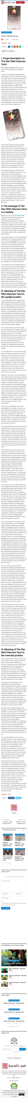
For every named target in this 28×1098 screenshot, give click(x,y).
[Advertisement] (14, 926)
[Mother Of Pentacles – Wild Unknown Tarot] (20, 837)
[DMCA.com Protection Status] (14, 1086)
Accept (21, 1094)
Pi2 (18, 1080)
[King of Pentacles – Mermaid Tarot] (4, 970)
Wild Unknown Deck (6, 32)
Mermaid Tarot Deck (14, 960)
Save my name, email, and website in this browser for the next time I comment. (14, 904)
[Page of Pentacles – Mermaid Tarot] (4, 984)
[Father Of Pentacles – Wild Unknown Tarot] (8, 837)
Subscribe (22, 1049)
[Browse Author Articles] (14, 807)
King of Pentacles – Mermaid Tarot (14, 1012)
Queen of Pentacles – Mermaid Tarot (14, 1021)
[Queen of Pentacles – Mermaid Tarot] (4, 977)
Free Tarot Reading (20, 3)
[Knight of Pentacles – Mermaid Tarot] (14, 957)
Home (10, 1058)
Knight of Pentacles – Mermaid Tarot (14, 963)
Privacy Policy (17, 1058)
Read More (14, 1096)
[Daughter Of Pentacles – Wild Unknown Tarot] (20, 851)
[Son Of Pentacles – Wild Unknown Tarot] (8, 851)
